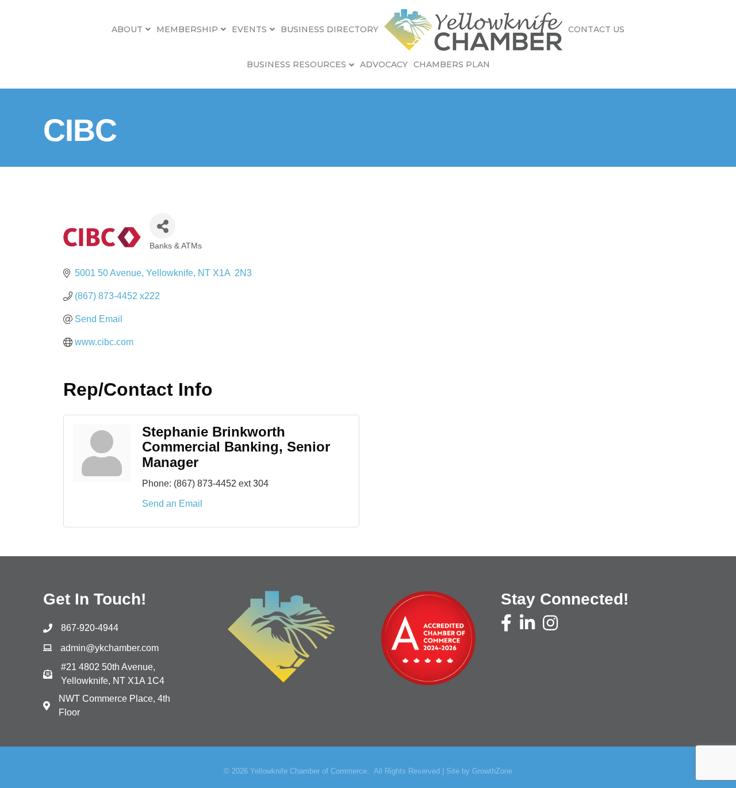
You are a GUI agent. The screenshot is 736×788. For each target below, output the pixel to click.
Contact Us (596, 29)
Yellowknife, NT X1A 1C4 (112, 674)
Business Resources (296, 64)
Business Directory (329, 29)
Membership (187, 29)
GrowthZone (492, 771)
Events (249, 29)
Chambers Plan (451, 64)
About (127, 29)
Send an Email (172, 503)
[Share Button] (162, 226)
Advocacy (384, 64)
